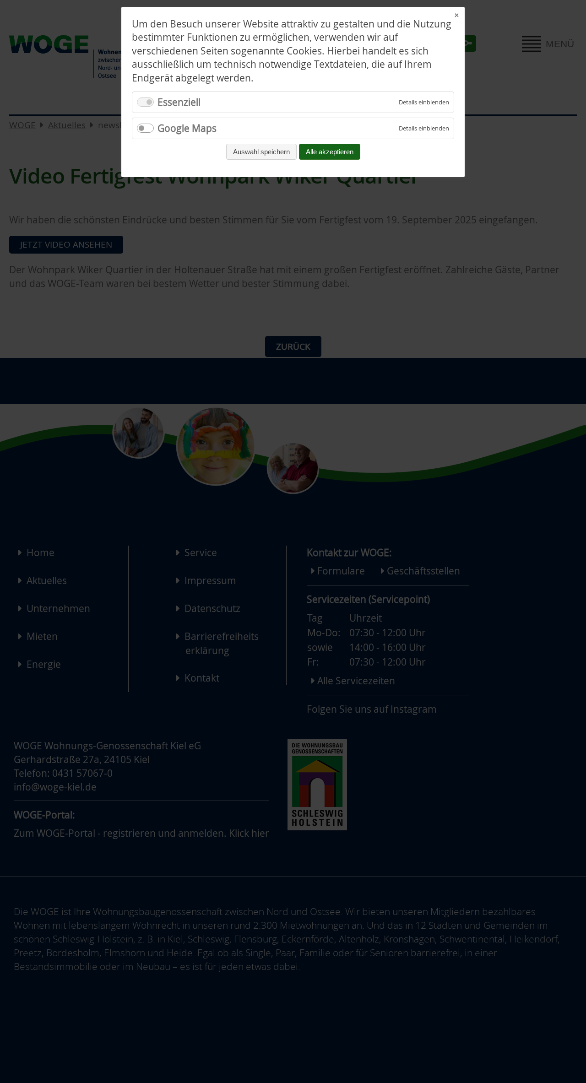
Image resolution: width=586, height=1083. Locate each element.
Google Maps (187, 128)
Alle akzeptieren (329, 152)
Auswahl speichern (261, 152)
